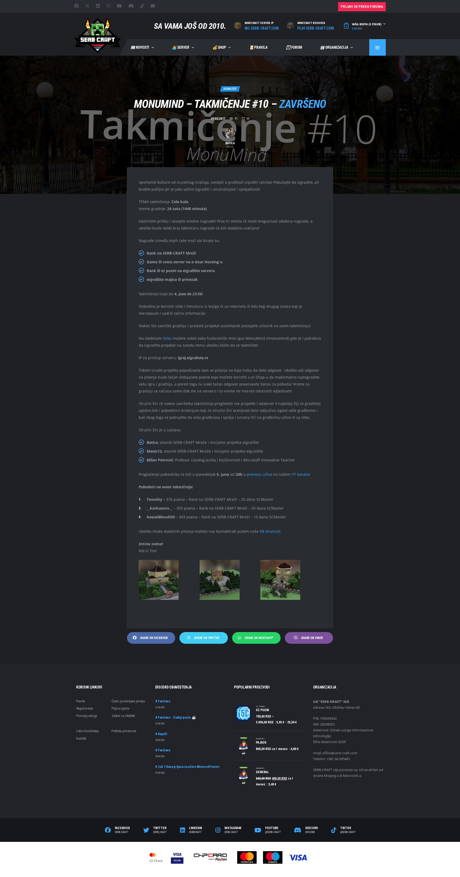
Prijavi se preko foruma (362, 6)
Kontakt (81, 738)
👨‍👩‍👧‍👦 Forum (294, 47)
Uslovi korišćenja (87, 731)
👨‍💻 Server (180, 47)
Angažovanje (84, 708)
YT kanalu (300, 474)
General (262, 772)
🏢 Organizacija (334, 47)
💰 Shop (219, 47)
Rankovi (260, 738)
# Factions (162, 701)
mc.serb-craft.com (262, 28)
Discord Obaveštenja (173, 687)
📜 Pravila (258, 47)
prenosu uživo (259, 474)
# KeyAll (161, 734)
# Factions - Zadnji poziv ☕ (175, 717)
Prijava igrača (120, 708)
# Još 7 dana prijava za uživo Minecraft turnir (187, 767)
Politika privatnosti (124, 731)
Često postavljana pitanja (128, 701)
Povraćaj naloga (86, 716)
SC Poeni (260, 706)
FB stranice (270, 531)
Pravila (80, 701)
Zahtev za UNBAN (123, 716)
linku (167, 338)
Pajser (261, 742)
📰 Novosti (139, 47)
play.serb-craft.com (315, 28)
